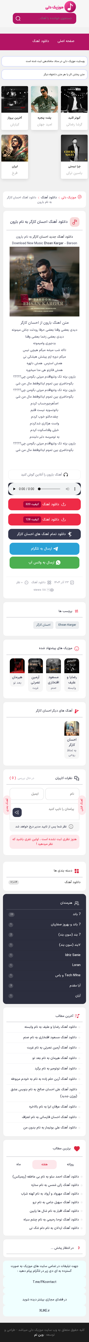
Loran (76, 965)
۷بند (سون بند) (70, 945)
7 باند (77, 914)
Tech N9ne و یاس (68, 975)
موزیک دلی (60, 6)
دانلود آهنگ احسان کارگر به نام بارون (39, 222)
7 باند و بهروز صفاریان (66, 924)
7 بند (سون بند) (69, 934)
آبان (78, 995)
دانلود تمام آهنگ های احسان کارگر (41, 534)
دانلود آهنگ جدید (61, 236)
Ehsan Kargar (67, 625)
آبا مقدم (75, 985)
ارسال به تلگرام (41, 548)
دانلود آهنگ (40, 41)
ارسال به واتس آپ (41, 562)
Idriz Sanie (73, 955)
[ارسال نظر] (17, 812)
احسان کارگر (43, 625)
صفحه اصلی (66, 41)
